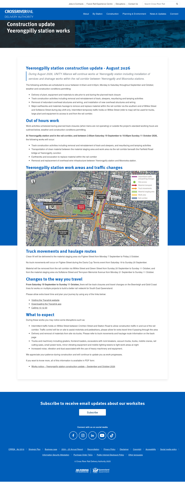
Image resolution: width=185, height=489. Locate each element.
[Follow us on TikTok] (111, 435)
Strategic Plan (34, 449)
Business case (51, 449)
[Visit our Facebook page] (73, 435)
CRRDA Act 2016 (16, 449)
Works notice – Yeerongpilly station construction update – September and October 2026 (73, 366)
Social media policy (168, 449)
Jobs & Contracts (76, 3)
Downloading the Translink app (46, 303)
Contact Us (133, 3)
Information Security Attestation (55, 454)
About (86, 13)
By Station (98, 13)
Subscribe (92, 412)
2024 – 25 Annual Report (72, 449)
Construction (112, 13)
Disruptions (120, 3)
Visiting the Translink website (45, 300)
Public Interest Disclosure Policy (110, 454)
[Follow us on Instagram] (82, 435)
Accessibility (151, 449)
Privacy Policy (109, 449)
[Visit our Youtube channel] (102, 435)
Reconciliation (93, 449)
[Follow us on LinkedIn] (92, 435)
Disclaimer (124, 449)
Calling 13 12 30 (39, 307)
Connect (174, 13)
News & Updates (158, 13)
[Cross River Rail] (19, 14)
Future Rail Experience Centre (100, 3)
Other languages (135, 454)
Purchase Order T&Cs (83, 454)
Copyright (137, 449)
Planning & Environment (134, 13)
